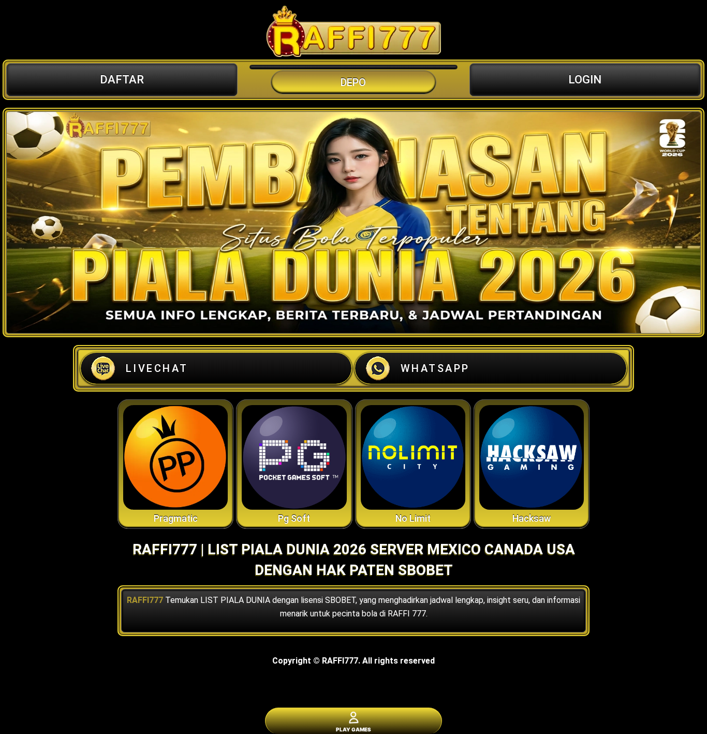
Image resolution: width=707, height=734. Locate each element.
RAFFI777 (145, 600)
